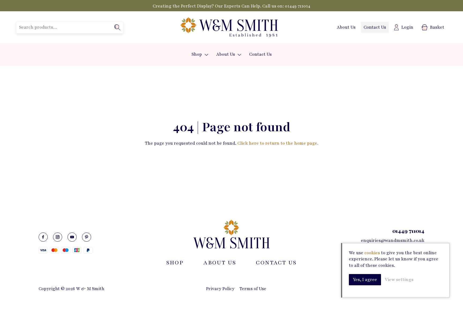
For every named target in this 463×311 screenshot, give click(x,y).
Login (407, 27)
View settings (399, 280)
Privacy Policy (220, 289)
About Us (346, 27)
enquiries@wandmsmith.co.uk (392, 240)
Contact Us (375, 27)
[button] (206, 55)
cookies (372, 253)
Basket (437, 27)
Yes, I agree (365, 280)
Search (117, 27)
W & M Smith (228, 27)
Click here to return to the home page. (277, 143)
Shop (197, 54)
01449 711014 (297, 6)
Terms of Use (253, 289)
